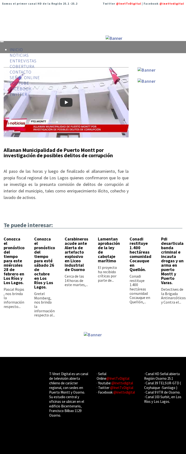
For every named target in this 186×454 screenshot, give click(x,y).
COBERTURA (22, 66)
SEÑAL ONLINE (25, 77)
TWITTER (18, 94)
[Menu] (2, 41)
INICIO (16, 49)
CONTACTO (20, 72)
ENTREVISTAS (23, 61)
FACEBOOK (20, 88)
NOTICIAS (19, 55)
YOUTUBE (19, 83)
